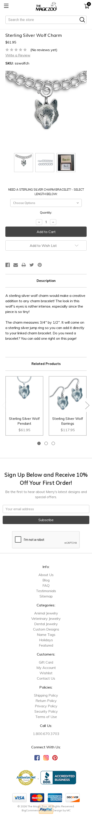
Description (46, 281)
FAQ (46, 585)
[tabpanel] (24, 406)
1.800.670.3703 (46, 733)
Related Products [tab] (46, 364)
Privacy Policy (46, 706)
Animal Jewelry (46, 613)
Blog (46, 580)
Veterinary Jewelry (46, 618)
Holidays (46, 640)
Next (87, 405)
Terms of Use (46, 716)
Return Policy (46, 700)
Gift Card (46, 662)
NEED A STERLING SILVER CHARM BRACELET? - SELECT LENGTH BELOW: (46, 192)
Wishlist (46, 673)
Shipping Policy (46, 695)
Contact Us (46, 678)
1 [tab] (39, 443)
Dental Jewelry (46, 624)
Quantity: (46, 212)
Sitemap (46, 596)
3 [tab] (53, 443)
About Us (46, 574)
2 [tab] (46, 443)
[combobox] (46, 20)
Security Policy (46, 711)
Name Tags (46, 634)
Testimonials (46, 591)
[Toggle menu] (6, 6)
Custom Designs (46, 629)
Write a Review (17, 55)
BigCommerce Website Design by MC (46, 810)
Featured (46, 645)
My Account (46, 667)
